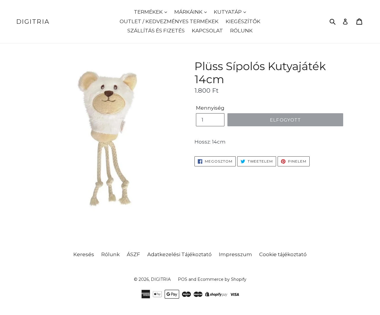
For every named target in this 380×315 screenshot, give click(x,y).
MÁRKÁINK (189, 12)
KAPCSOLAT (207, 31)
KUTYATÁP (228, 12)
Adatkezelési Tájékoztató (179, 254)
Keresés (83, 254)
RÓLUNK (241, 31)
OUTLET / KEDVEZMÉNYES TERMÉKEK (169, 21)
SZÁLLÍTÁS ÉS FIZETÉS (156, 31)
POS (182, 279)
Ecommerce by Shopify (221, 279)
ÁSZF (133, 254)
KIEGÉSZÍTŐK (243, 21)
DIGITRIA (33, 21)
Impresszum (235, 254)
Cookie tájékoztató (283, 254)
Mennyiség (210, 108)
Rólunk (110, 254)
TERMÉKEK (149, 12)
